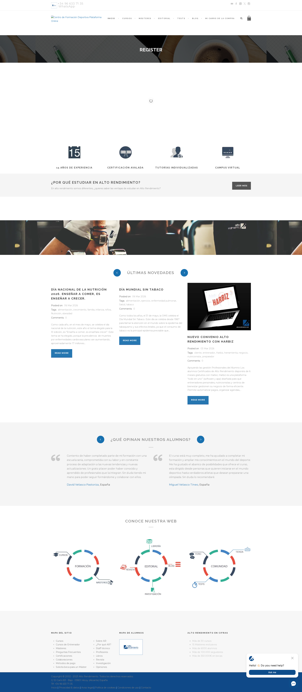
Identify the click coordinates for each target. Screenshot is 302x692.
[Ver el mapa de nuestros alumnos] (131, 646)
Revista (100, 659)
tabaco (130, 304)
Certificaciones (64, 655)
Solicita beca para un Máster (71, 667)
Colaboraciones (64, 659)
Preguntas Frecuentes (68, 652)
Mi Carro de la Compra (220, 18)
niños (108, 309)
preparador (208, 356)
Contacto (146, 687)
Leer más (241, 185)
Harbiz (219, 352)
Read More (62, 353)
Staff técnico (103, 648)
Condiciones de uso (128, 687)
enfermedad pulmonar (163, 300)
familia (91, 309)
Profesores (102, 652)
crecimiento (79, 309)
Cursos (127, 18)
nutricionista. (194, 356)
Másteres (145, 18)
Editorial (164, 18)
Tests (181, 18)
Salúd (122, 304)
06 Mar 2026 (71, 305)
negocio (243, 352)
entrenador (209, 352)
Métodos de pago (66, 663)
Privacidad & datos (69, 687)
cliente (198, 352)
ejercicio (145, 300)
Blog (195, 18)
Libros (99, 655)
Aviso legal (87, 687)
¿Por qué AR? (103, 644)
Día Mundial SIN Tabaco (141, 289)
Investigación (103, 663)
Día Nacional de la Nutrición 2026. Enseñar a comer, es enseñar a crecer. (79, 294)
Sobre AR (101, 641)
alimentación (65, 309)
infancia (100, 309)
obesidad (67, 313)
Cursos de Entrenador (68, 644)
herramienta (231, 352)
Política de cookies (105, 687)
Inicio (111, 18)
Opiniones (101, 667)
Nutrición (56, 313)
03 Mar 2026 (207, 348)
